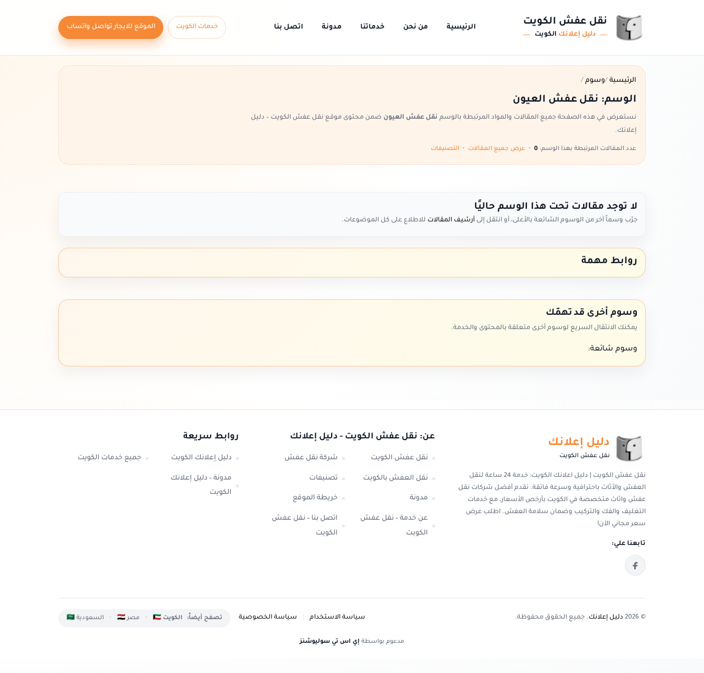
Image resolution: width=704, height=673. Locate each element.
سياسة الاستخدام (337, 617)
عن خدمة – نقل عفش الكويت (394, 526)
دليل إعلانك (605, 617)
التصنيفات (445, 149)
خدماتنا (372, 27)
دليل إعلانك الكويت (201, 458)
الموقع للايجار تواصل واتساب (111, 27)
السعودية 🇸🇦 (85, 618)
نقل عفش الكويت (399, 458)
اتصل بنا (288, 27)
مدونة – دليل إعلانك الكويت (201, 486)
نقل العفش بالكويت (395, 478)
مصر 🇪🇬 (128, 618)
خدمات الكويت (197, 27)
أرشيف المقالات (450, 220)
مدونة (332, 27)
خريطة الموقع (315, 498)
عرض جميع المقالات (496, 149)
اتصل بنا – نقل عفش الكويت (305, 526)
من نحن (415, 27)
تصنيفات (323, 478)
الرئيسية (461, 27)
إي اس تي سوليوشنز (330, 641)
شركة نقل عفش (311, 458)
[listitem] (635, 565)
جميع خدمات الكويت (109, 458)
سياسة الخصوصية (268, 617)
